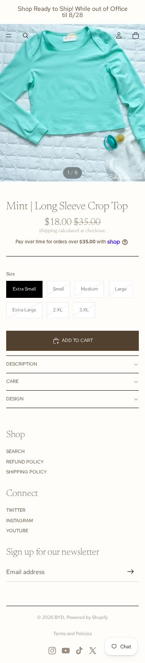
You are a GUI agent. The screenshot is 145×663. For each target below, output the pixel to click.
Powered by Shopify (87, 617)
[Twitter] (92, 650)
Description (21, 364)
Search (15, 451)
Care (12, 381)
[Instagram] (52, 650)
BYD (59, 617)
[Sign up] (131, 572)
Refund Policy (25, 462)
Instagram (19, 521)
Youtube (17, 531)
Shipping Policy (26, 472)
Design (15, 399)
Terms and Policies (72, 634)
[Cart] (135, 35)
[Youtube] (65, 650)
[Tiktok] (79, 650)
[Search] (25, 35)
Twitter (16, 510)
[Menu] (9, 35)
